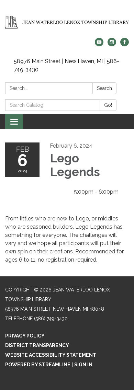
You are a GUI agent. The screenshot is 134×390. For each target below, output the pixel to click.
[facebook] (124, 44)
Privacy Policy (25, 336)
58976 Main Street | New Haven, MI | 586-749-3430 (66, 65)
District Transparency (37, 345)
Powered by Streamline (37, 364)
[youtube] (99, 44)
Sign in (83, 364)
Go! (108, 105)
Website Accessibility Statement (50, 355)
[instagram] (112, 44)
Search (104, 88)
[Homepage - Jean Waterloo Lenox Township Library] (67, 22)
